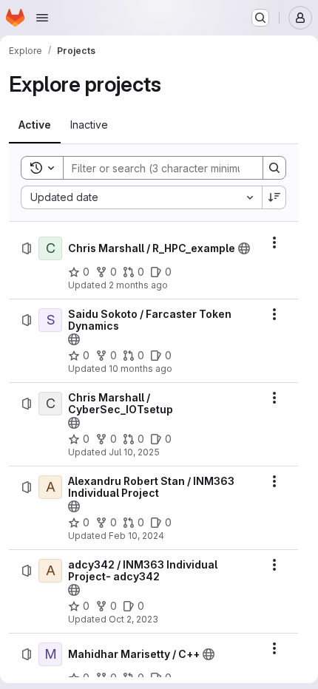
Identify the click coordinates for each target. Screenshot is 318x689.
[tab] (35, 124)
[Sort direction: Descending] (274, 197)
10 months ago (140, 368)
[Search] (274, 168)
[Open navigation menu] (42, 18)
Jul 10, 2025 (134, 452)
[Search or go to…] (260, 18)
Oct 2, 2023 (133, 619)
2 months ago (138, 285)
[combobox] (141, 197)
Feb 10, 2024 (136, 535)
